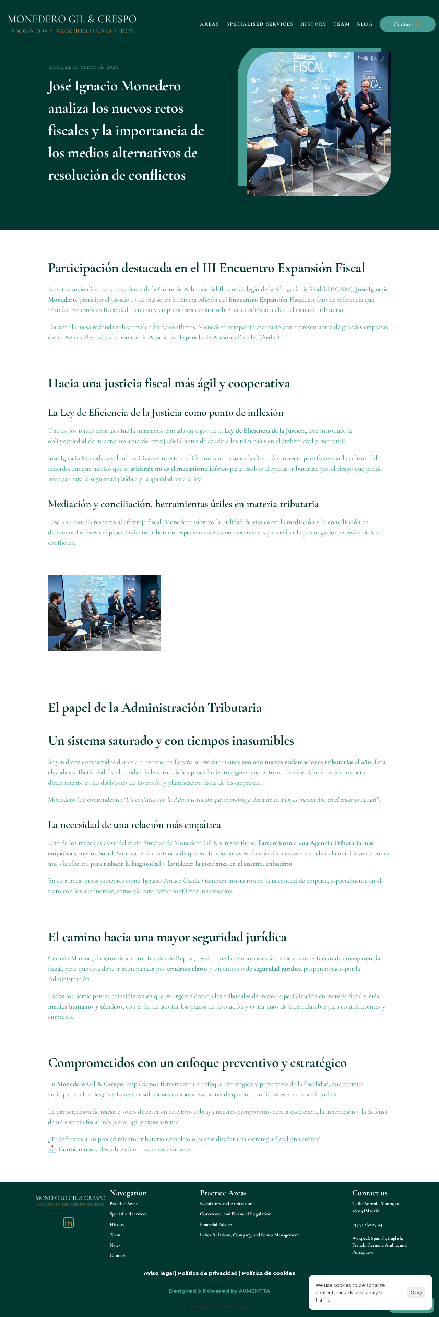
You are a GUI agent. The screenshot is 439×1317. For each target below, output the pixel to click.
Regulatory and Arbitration (226, 1203)
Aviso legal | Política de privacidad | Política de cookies (219, 1273)
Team (341, 24)
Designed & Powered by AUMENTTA (219, 1290)
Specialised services (260, 24)
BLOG (365, 24)
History (313, 24)
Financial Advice (216, 1224)
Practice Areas (124, 1203)
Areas (210, 24)
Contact (118, 1255)
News (115, 1245)
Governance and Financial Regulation (235, 1214)
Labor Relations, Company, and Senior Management (249, 1235)
